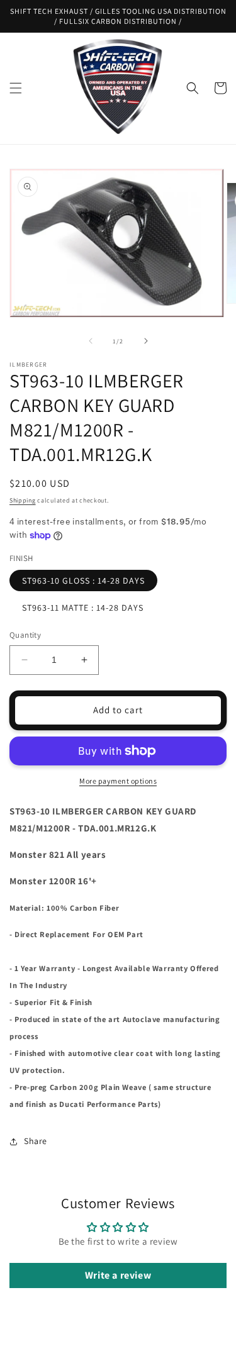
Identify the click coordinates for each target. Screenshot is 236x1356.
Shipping (22, 500)
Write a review (118, 1275)
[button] (16, 88)
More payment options (118, 781)
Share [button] (35, 1141)
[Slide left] (90, 341)
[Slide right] (146, 341)
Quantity (25, 635)
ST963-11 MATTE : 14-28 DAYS (82, 607)
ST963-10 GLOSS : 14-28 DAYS (83, 580)
